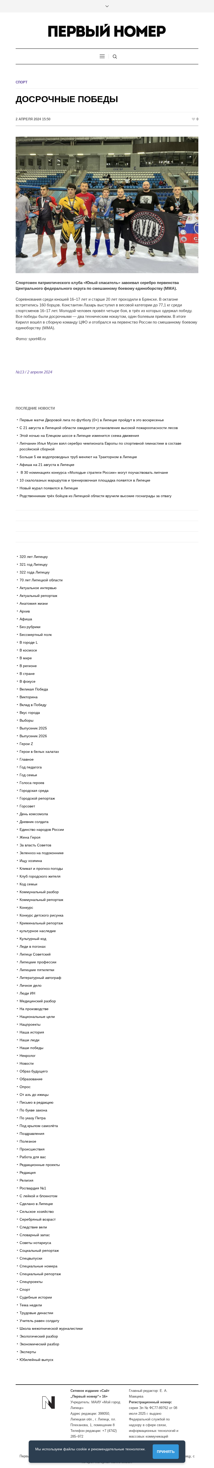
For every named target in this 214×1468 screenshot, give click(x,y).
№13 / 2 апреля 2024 (34, 372)
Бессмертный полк (36, 635)
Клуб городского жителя (40, 876)
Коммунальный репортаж (41, 900)
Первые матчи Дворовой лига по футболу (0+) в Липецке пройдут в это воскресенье (92, 420)
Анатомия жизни (34, 603)
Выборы (26, 720)
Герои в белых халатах (39, 751)
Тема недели (31, 1305)
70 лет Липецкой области (41, 580)
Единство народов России (42, 829)
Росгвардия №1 (33, 1188)
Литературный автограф (40, 978)
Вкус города (30, 712)
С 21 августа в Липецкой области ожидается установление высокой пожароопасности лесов (99, 428)
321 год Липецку (33, 564)
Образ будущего (34, 1071)
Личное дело (30, 985)
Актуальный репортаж (38, 596)
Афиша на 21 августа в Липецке (47, 465)
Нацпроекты (30, 1024)
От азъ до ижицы (34, 1094)
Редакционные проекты (40, 1165)
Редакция (28, 1172)
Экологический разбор (39, 1336)
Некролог (27, 1056)
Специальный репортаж (40, 1274)
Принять (166, 1452)
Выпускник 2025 (33, 728)
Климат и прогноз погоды (41, 868)
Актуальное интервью (38, 588)
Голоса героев (32, 783)
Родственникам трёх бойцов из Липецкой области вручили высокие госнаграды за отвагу (95, 496)
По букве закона (33, 1110)
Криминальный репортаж (41, 923)
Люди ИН (27, 993)
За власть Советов (35, 845)
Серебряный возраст (38, 1219)
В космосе (28, 650)
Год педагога (31, 767)
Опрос (25, 1087)
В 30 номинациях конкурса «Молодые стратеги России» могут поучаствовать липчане (94, 472)
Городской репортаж (37, 798)
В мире (26, 658)
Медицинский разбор (38, 1001)
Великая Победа (34, 689)
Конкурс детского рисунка (41, 915)
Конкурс (26, 907)
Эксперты (28, 1352)
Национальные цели (37, 1017)
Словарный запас (35, 1235)
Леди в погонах (33, 946)
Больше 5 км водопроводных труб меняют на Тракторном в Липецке (78, 457)
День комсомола (34, 814)
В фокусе (27, 681)
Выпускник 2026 (33, 736)
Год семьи (28, 775)
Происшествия (32, 1149)
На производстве (34, 1009)
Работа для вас (33, 1157)
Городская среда (34, 790)
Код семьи (28, 884)
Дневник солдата (34, 822)
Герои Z (26, 744)
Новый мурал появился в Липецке (49, 488)
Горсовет (27, 806)
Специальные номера (38, 1266)
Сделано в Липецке (36, 1204)
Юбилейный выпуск (36, 1360)
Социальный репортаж (39, 1250)
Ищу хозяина (31, 861)
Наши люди (29, 1040)
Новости (27, 1063)
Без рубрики (30, 627)
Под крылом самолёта (39, 1126)
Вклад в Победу (33, 705)
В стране (27, 674)
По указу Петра (33, 1118)
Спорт (21, 82)
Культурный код (33, 939)
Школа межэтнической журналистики (51, 1328)
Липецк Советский (35, 954)
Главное (27, 759)
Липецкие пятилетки (37, 970)
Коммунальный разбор (39, 892)
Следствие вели (33, 1227)
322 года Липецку (35, 572)
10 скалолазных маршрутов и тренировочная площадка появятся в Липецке (85, 480)
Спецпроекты (31, 1282)
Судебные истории (36, 1297)
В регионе (28, 666)
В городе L (29, 642)
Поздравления (32, 1133)
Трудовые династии (36, 1313)
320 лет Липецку (34, 557)
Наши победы (31, 1048)
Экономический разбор (39, 1344)
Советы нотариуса (35, 1243)
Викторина (29, 697)
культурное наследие (38, 931)
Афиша (26, 619)
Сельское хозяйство (37, 1211)
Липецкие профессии (38, 962)
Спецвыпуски (31, 1258)
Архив (25, 611)
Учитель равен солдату (39, 1321)
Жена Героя (30, 837)
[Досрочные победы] (107, 204)
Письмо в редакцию (37, 1102)
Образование (31, 1079)
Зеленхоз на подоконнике (42, 853)
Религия (26, 1180)
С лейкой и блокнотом (38, 1196)
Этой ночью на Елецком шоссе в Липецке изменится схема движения (79, 435)
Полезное (28, 1141)
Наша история (32, 1032)
